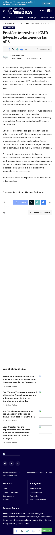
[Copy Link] (17, 49)
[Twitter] (11, 463)
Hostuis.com (11, 476)
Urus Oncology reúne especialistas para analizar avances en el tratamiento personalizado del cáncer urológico (16, 433)
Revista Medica (18, 56)
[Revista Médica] (20, 11)
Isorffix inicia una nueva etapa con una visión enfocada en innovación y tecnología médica (19, 414)
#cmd (21, 192)
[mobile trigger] (5, 11)
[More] (26, 49)
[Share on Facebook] (9, 49)
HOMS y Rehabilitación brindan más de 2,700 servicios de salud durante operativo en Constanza (19, 379)
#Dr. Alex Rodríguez (34, 192)
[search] (37, 10)
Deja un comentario (41, 212)
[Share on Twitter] (13, 49)
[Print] (21, 49)
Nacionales (9, 27)
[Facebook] (5, 463)
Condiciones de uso (18, 4)
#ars (15, 192)
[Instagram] (17, 463)
